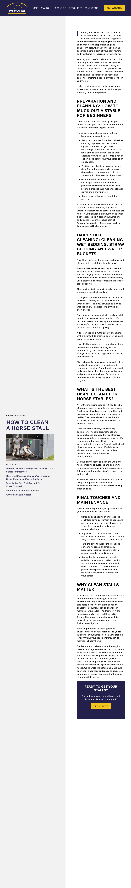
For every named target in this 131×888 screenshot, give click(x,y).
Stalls (45, 8)
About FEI (60, 8)
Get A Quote (114, 8)
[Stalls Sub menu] (51, 8)
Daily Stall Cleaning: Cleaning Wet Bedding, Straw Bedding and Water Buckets (28, 477)
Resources (75, 8)
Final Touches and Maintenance (22, 490)
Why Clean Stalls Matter (18, 494)
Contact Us (91, 8)
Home (35, 8)
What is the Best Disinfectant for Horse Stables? (23, 485)
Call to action (101, 713)
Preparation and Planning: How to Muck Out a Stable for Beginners (29, 470)
